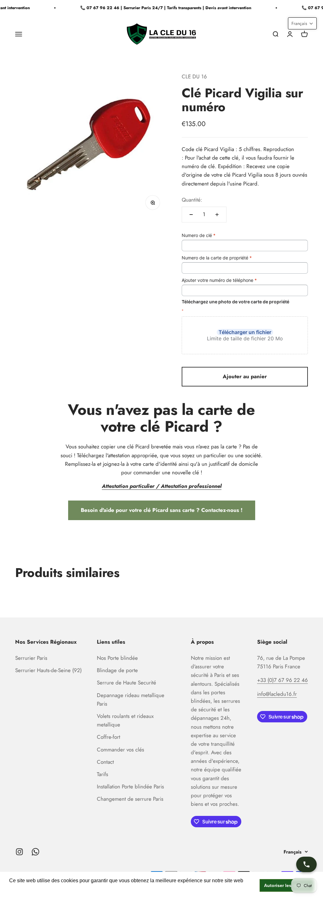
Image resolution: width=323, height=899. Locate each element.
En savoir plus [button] (26, 889)
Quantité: (192, 199)
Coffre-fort (108, 737)
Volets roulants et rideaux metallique (125, 720)
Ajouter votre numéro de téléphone (219, 280)
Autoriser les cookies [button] (287, 885)
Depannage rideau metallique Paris (130, 699)
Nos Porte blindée (117, 658)
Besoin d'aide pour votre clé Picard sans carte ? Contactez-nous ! (162, 510)
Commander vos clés (120, 749)
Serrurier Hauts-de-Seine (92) (48, 670)
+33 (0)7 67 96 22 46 (282, 680)
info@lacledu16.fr (277, 694)
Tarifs (102, 774)
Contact (105, 762)
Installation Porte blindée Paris (130, 786)
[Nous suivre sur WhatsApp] (35, 851)
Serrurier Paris (31, 658)
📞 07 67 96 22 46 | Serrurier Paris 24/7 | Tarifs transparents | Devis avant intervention (162, 8)
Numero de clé (198, 235)
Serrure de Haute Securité (126, 682)
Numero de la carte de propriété (217, 257)
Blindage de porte (117, 670)
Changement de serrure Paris (130, 799)
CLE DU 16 (194, 76)
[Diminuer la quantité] (191, 214)
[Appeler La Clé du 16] (306, 864)
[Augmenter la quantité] (217, 214)
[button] (302, 23)
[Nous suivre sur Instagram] (19, 851)
